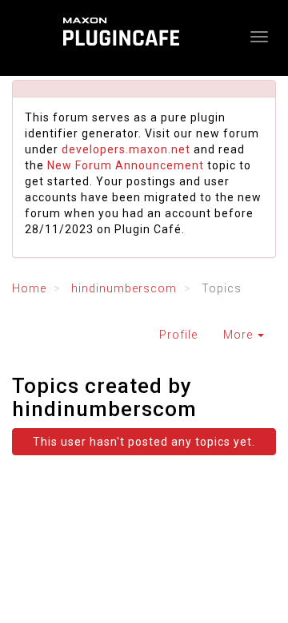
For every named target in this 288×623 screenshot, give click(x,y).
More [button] (239, 334)
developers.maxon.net (126, 149)
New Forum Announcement (125, 165)
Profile (178, 334)
